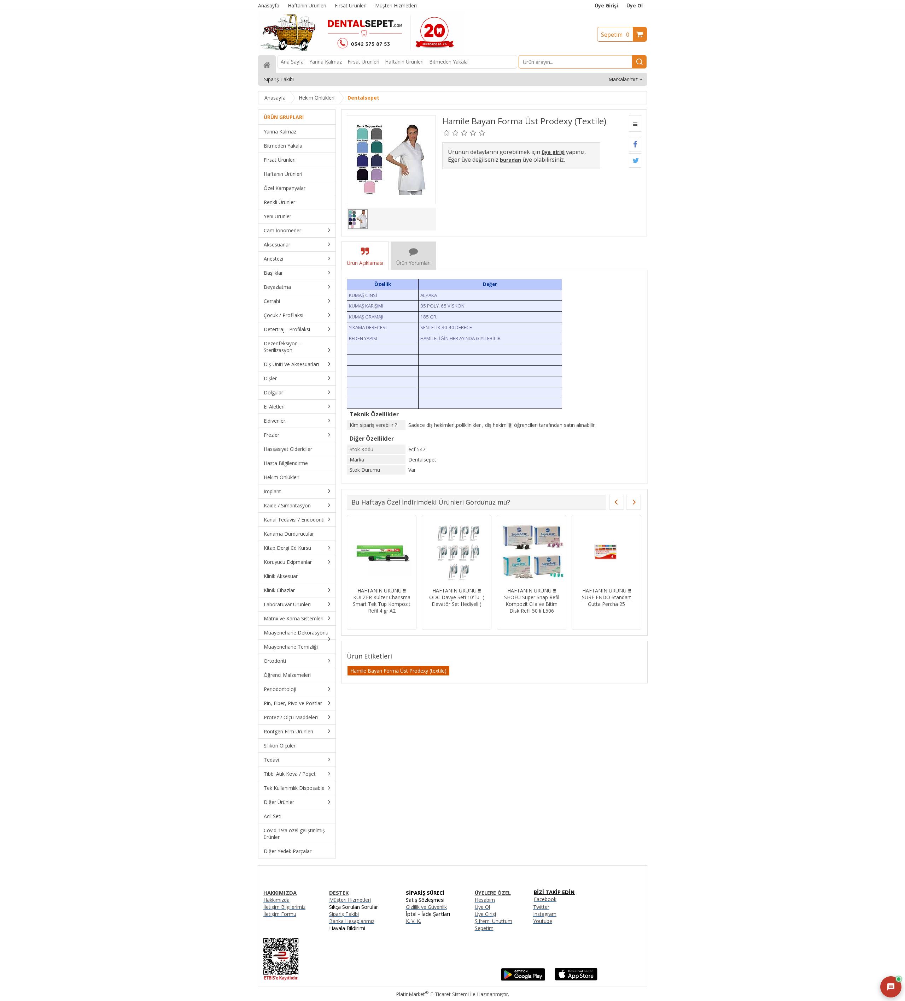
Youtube (542, 921)
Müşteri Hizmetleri (350, 899)
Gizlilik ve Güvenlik (426, 907)
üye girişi (553, 152)
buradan (510, 159)
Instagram (544, 914)
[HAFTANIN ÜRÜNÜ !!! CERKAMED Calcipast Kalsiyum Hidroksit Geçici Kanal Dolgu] (456, 552)
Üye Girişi (606, 5)
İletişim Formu (279, 914)
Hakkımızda (276, 899)
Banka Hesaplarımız (351, 921)
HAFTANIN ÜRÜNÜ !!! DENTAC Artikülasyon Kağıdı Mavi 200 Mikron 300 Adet (531, 600)
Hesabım (485, 899)
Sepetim (615, 34)
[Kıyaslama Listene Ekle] (635, 123)
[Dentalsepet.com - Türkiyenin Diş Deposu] (361, 51)
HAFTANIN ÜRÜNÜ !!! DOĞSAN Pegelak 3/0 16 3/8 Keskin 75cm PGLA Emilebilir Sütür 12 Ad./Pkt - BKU (606, 604)
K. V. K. (413, 921)
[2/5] (451, 133)
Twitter (541, 907)
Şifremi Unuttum (493, 921)
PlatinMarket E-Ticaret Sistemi (432, 994)
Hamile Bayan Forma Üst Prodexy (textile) (398, 670)
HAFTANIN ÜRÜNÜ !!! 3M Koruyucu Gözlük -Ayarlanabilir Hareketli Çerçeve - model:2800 (381, 600)
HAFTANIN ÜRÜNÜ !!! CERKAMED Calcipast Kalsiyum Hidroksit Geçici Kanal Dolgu (456, 600)
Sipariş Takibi (344, 914)
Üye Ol (634, 5)
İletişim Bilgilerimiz (284, 907)
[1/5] (446, 133)
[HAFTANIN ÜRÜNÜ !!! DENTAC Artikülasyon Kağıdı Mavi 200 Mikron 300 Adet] (531, 552)
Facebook (545, 899)
